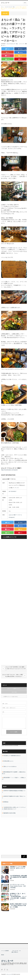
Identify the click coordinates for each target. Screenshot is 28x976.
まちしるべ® (7, 961)
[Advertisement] (14, 602)
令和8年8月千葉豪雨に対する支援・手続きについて (14, 797)
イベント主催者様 (5, 950)
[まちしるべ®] (5, 2)
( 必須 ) (5, 703)
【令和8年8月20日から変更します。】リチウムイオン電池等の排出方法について (14, 808)
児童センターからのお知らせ (9, 766)
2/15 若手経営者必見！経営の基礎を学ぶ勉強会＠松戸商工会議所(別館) (18, 877)
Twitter (2, 969)
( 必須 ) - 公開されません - (9, 707)
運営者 (2, 954)
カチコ (4, 45)
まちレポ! (9, 43)
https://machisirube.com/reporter (9, 470)
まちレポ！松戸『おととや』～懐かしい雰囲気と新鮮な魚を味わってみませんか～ (12, 675)
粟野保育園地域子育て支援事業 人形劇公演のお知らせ (14, 772)
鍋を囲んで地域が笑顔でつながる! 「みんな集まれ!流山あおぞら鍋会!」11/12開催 (18, 905)
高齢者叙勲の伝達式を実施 (9, 813)
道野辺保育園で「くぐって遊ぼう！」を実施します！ (14, 778)
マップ (16, 487)
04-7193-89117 (12, 491)
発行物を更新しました (8, 761)
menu (25, 2)
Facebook (4, 969)
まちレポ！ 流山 (14, 43)
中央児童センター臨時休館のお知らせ (11, 755)
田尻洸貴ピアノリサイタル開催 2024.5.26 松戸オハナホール (18, 867)
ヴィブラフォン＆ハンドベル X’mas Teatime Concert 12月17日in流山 (18, 886)
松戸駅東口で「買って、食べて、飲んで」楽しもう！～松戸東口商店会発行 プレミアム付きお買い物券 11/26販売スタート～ (18, 896)
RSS (7, 969)
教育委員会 (5, 801)
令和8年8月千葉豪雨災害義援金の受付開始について (14, 791)
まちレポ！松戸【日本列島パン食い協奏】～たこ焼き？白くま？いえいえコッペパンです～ (15, 668)
